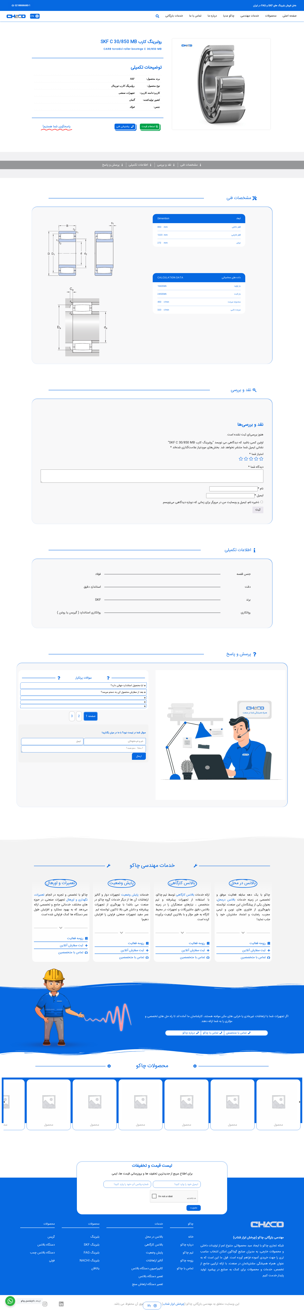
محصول (278, 1125)
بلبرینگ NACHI (89, 1260)
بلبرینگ (94, 1236)
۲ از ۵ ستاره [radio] (256, 459)
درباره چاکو (186, 1244)
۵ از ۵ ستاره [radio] (241, 459)
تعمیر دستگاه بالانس (151, 1276)
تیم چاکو (188, 1252)
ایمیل (259, 495)
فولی (52, 1260)
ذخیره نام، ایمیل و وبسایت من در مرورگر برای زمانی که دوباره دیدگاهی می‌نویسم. (210, 502)
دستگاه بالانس (46, 1244)
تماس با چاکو (185, 1268)
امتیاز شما (256, 454)
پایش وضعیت (130, 894)
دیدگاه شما (255, 467)
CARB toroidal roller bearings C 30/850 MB (133, 49)
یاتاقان (95, 1268)
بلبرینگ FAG (91, 1252)
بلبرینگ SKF (91, 1244)
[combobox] (124, 16)
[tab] (90, 716)
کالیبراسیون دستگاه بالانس (147, 1268)
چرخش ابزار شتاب (245, 1237)
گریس (51, 1236)
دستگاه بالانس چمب (42, 1252)
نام (260, 488)
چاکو (265, 1245)
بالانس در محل (154, 1236)
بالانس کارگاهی (185, 894)
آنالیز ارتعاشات (154, 1260)
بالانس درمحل (226, 899)
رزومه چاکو (186, 1260)
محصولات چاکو (152, 1066)
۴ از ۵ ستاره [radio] (246, 459)
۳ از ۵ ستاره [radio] (251, 459)
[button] (299, 1101)
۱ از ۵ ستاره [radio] (261, 459)
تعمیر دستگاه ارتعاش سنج (147, 1284)
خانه (190, 1236)
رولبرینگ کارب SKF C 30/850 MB (131, 42)
